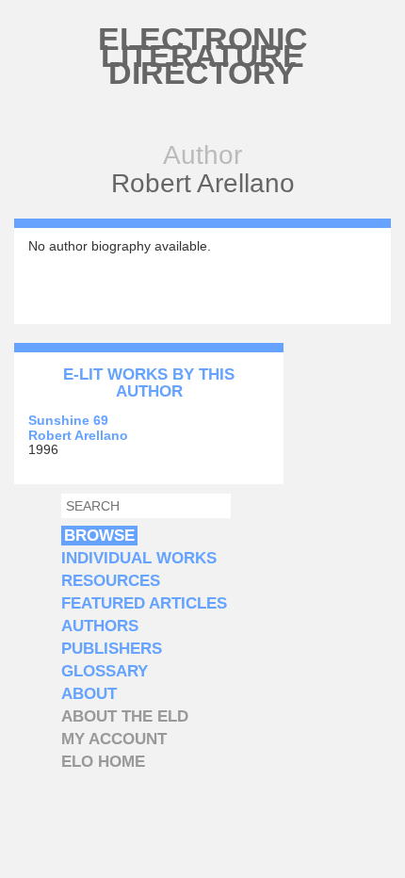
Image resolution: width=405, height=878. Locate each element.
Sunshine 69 (68, 420)
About (89, 694)
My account (114, 739)
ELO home (103, 762)
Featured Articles (144, 603)
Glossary (104, 671)
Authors (99, 626)
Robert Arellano (78, 435)
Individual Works (139, 558)
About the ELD (124, 716)
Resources (110, 581)
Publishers (111, 649)
